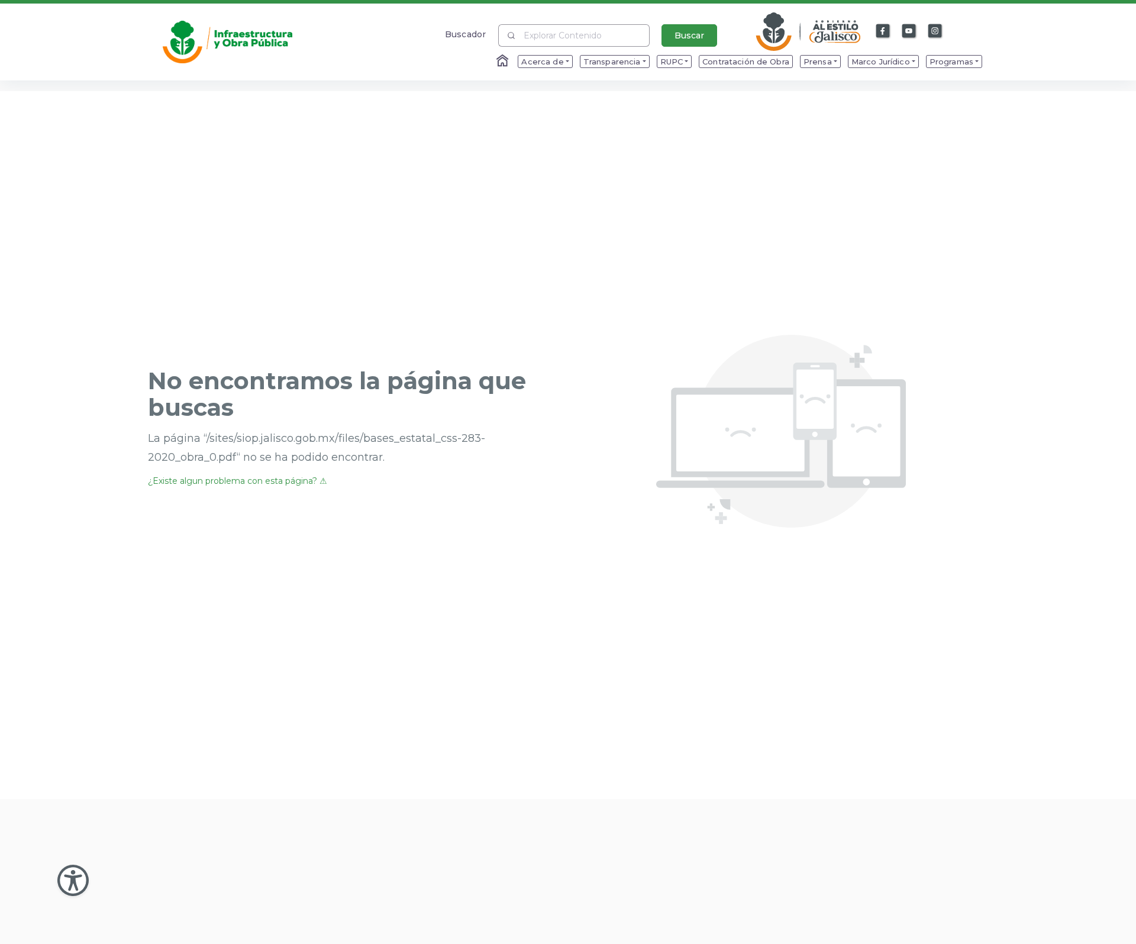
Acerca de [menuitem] (542, 61)
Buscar (689, 35)
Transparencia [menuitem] (612, 61)
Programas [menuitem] (951, 61)
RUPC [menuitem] (671, 61)
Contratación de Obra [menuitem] (745, 61)
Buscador (465, 34)
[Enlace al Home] (503, 61)
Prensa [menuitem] (817, 61)
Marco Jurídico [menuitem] (880, 61)
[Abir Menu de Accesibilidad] (73, 880)
